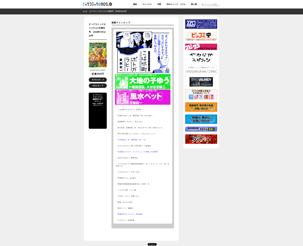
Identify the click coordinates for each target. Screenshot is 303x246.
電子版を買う (97, 80)
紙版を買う (97, 85)
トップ (85, 11)
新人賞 (194, 4)
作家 (159, 4)
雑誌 (135, 4)
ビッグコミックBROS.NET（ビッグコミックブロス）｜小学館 (97, 4)
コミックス (147, 4)
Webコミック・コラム (176, 4)
